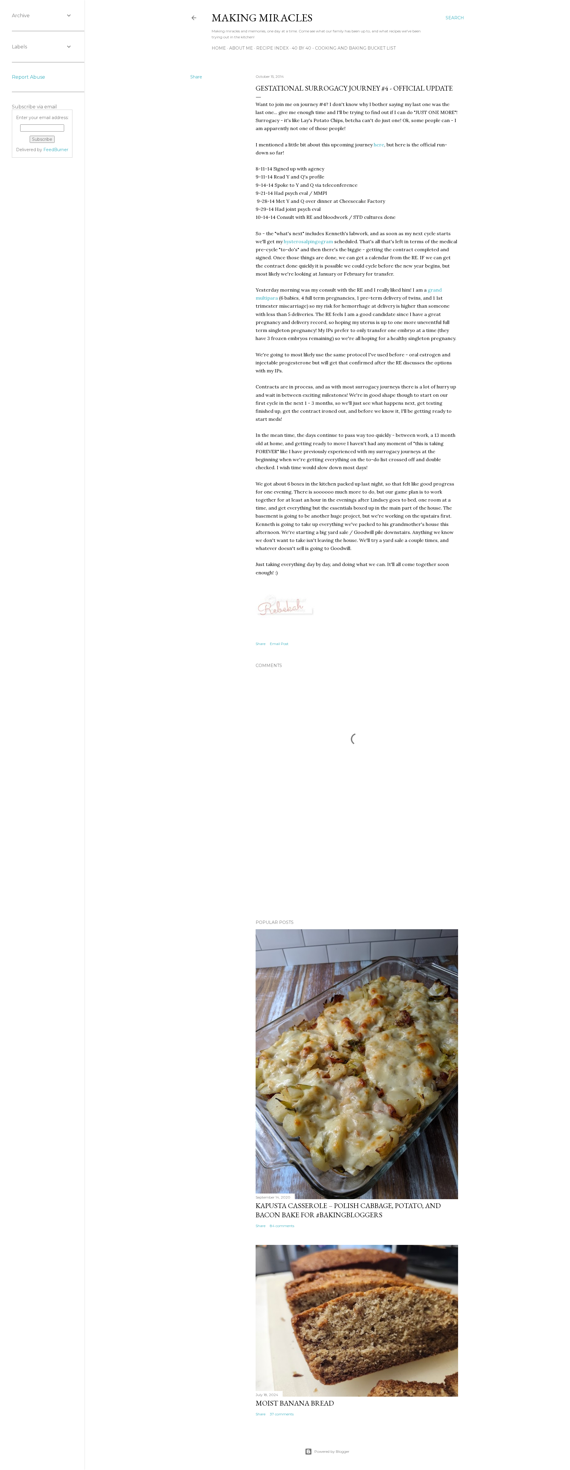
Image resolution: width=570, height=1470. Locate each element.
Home (219, 48)
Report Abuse (28, 77)
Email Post (279, 643)
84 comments (282, 1226)
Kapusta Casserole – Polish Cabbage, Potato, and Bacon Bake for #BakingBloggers (348, 1210)
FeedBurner (55, 149)
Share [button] (196, 77)
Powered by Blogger (331, 1451)
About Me (241, 48)
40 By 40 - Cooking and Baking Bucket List (344, 48)
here (379, 145)
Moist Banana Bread (295, 1403)
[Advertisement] (357, 863)
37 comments (282, 1414)
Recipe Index (272, 48)
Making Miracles (262, 18)
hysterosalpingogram (308, 241)
